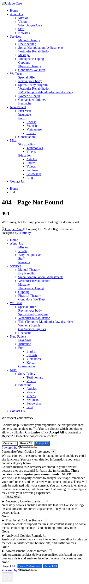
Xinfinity (25, 233)
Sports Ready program (33, 85)
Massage (24, 55)
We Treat (16, 73)
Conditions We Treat (31, 70)
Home (14, 10)
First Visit (24, 111)
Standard (37, 501)
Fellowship (33, 174)
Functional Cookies (18, 520)
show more (13, 497)
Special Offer (27, 77)
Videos (31, 151)
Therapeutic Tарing (31, 59)
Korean (31, 133)
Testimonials (34, 148)
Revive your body (30, 81)
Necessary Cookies (18, 501)
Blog (29, 177)
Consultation (26, 137)
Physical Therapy (29, 66)
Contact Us (17, 181)
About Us (16, 14)
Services (15, 36)
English (31, 122)
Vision (22, 21)
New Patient (18, 107)
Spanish (31, 125)
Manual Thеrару (29, 40)
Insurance (24, 114)
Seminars (32, 170)
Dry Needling (27, 44)
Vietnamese (34, 129)
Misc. (13, 140)
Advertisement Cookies (21, 551)
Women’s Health (29, 96)
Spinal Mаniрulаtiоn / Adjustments (40, 47)
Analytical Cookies (18, 535)
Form (21, 118)
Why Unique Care (30, 25)
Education (24, 155)
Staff (21, 29)
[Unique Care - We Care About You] (12, 3)
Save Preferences (29, 566)
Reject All (26, 443)
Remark (37, 520)
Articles (31, 159)
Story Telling (26, 144)
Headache (24, 103)
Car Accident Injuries (32, 99)
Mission (23, 18)
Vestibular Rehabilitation (34, 51)
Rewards (24, 32)
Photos (30, 163)
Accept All (42, 443)
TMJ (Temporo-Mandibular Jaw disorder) (45, 92)
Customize (9, 443)
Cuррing (24, 62)
